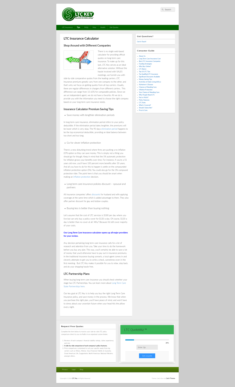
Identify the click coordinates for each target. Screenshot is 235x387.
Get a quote (147, 356)
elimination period (109, 129)
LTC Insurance (67, 27)
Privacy (65, 369)
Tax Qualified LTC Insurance (148, 74)
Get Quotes (114, 27)
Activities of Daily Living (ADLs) (150, 82)
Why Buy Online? (145, 66)
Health (102, 27)
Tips (78, 27)
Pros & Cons (143, 110)
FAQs (86, 27)
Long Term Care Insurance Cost (150, 59)
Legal (74, 369)
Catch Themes (170, 378)
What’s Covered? (145, 105)
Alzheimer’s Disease (146, 84)
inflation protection (81, 177)
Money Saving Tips (145, 79)
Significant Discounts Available (149, 77)
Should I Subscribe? (145, 108)
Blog (81, 369)
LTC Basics (142, 69)
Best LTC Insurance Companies (149, 61)
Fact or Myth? (143, 97)
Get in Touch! (141, 42)
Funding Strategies (145, 64)
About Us (142, 56)
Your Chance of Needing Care (149, 92)
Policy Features (144, 100)
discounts (96, 195)
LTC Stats (142, 102)
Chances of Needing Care (148, 87)
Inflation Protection (145, 90)
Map (94, 27)
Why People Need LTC (147, 95)
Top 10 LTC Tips (144, 71)
